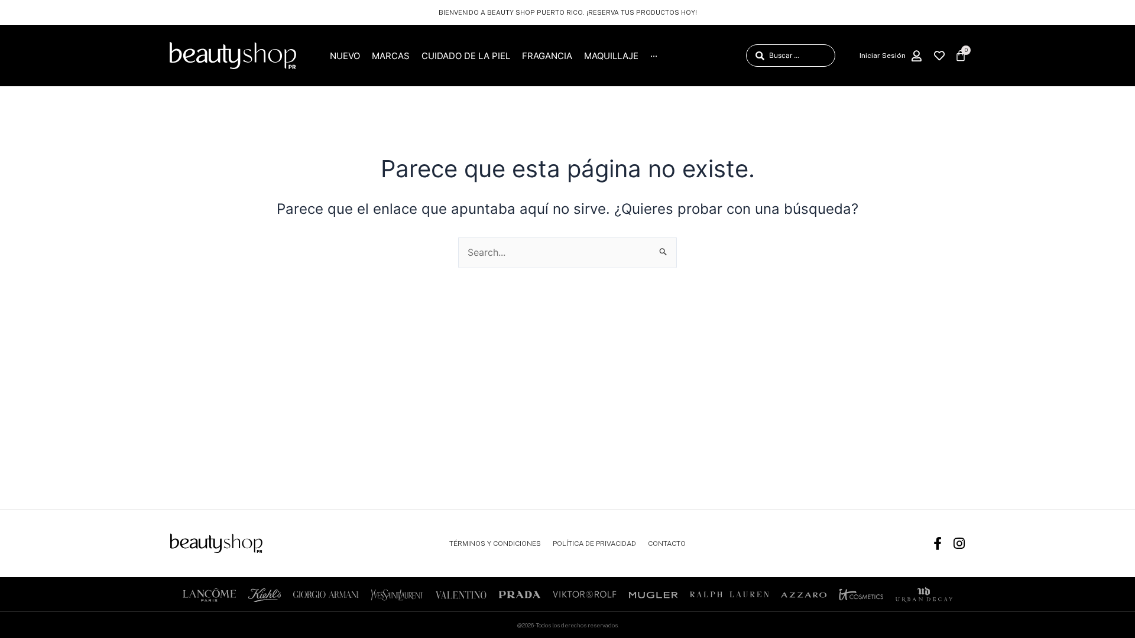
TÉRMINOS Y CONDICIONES (495, 543)
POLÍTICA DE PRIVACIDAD (594, 543)
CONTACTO (667, 543)
